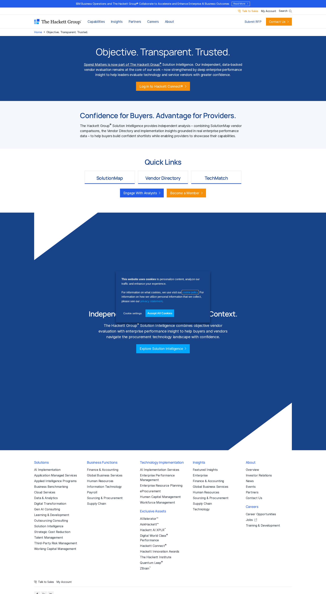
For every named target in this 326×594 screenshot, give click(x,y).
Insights (117, 22)
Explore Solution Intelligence (161, 349)
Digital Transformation (50, 503)
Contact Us (277, 22)
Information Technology (104, 487)
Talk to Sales (250, 11)
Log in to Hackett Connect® (161, 86)
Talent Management (48, 537)
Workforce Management (157, 502)
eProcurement (150, 491)
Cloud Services (44, 492)
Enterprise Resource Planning (161, 485)
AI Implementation (47, 470)
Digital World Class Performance (154, 537)
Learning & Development (51, 515)
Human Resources (100, 481)
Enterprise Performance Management (157, 477)
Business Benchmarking (51, 487)
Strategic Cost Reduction (52, 532)
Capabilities (96, 22)
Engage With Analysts (140, 193)
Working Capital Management (55, 549)
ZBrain (145, 568)
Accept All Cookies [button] (159, 313)
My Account (268, 11)
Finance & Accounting (102, 470)
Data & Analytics (46, 498)
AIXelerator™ (149, 519)
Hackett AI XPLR (153, 530)
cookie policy (190, 292)
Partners (135, 22)
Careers (153, 22)
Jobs (249, 520)
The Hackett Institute (155, 557)
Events (251, 487)
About (169, 22)
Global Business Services (104, 475)
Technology (201, 509)
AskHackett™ (149, 524)
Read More (239, 3)
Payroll (92, 492)
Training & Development (263, 525)
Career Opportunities (261, 514)
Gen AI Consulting (47, 509)
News (250, 481)
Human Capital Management (160, 497)
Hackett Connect (153, 546)
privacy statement (151, 301)
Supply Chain (96, 503)
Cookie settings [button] (132, 313)
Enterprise (200, 475)
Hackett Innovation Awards (159, 551)
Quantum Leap (151, 562)
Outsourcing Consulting (51, 520)
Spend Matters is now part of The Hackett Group (122, 65)
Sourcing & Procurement (105, 498)
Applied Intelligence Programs (55, 481)
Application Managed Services (55, 475)
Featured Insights (205, 470)
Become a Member (184, 193)
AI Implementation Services (159, 470)
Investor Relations (259, 475)
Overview (252, 470)
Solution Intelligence (48, 526)
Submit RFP (252, 22)
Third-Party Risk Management (55, 543)
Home (38, 32)
